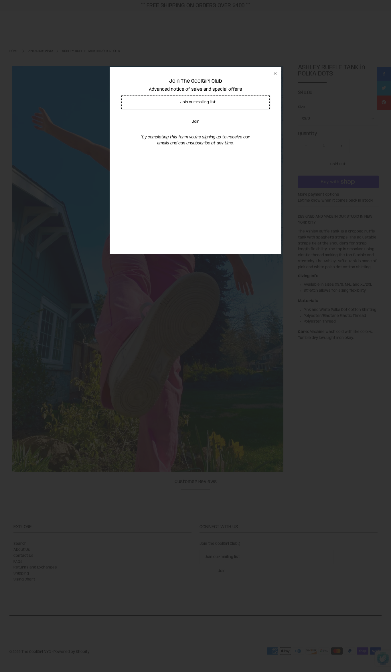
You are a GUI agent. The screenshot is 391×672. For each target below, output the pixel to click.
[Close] (275, 73)
